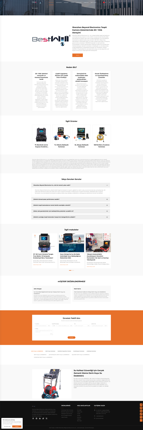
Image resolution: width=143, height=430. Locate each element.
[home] (37, 2)
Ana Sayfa (51, 2)
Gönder (71, 337)
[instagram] (36, 418)
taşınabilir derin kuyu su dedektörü (80, 354)
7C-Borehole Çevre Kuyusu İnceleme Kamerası (41, 146)
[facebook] (33, 418)
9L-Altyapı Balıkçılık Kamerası (81, 146)
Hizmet (72, 2)
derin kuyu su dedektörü (40, 354)
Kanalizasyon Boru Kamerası (67, 410)
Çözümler (78, 2)
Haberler (86, 2)
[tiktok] (43, 418)
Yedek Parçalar (64, 417)
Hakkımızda (59, 2)
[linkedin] (40, 418)
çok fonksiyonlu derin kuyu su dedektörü (59, 354)
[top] (141, 420)
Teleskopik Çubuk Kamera (66, 413)
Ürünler (66, 2)
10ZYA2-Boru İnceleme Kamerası (101, 146)
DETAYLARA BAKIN (41, 134)
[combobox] (54, 326)
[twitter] (47, 418)
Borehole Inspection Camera (67, 411)
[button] (70, 270)
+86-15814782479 (99, 416)
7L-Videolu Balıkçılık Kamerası (61, 146)
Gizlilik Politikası (89, 427)
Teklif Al (77, 55)
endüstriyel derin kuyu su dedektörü (43, 357)
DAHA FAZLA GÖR (37, 264)
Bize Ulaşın (93, 2)
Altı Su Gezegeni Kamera (66, 415)
